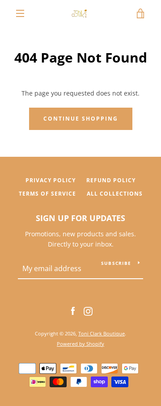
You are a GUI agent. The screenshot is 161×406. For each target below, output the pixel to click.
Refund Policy (111, 180)
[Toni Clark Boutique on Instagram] (88, 310)
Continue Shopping (80, 118)
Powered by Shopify (80, 343)
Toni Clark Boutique (101, 333)
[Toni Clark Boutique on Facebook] (72, 310)
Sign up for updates (80, 218)
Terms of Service (47, 193)
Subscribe (116, 263)
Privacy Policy (50, 180)
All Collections (115, 193)
